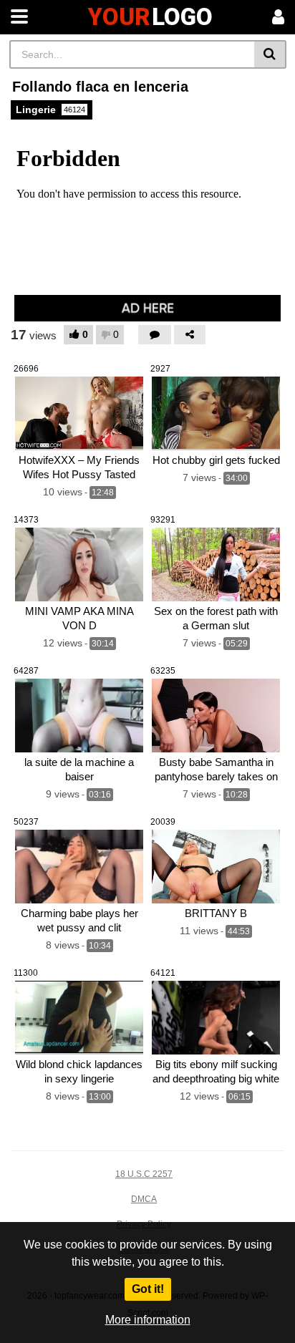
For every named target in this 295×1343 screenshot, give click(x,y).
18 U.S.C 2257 (144, 1174)
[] (270, 54)
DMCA (144, 1199)
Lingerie (50, 109)
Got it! (148, 1289)
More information (147, 1320)
